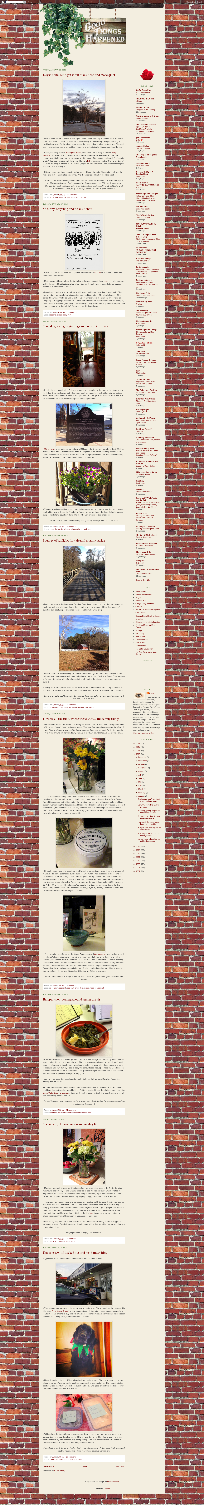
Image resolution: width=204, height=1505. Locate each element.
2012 (138, 854)
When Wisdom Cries (144, 574)
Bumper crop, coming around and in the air (71, 999)
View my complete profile (143, 733)
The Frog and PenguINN (146, 155)
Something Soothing (144, 209)
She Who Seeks (143, 163)
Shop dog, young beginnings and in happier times (75, 326)
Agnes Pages (140, 591)
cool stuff (70, 988)
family (77, 988)
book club (62, 988)
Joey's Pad (140, 351)
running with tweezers (145, 526)
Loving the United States (145, 466)
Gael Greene (140, 613)
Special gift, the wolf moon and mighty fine (71, 1124)
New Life (139, 431)
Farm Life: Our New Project (146, 554)
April (140, 785)
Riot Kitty (140, 481)
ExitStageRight (142, 410)
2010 (138, 861)
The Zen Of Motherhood (146, 535)
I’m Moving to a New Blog (145, 392)
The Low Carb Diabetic (146, 125)
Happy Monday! (142, 118)
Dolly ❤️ (139, 140)
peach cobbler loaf (143, 148)
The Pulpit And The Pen (146, 390)
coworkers (62, 1113)
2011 (138, 857)
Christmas (54, 1459)
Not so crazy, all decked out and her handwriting (75, 1253)
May (140, 782)
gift (60, 1241)
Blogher (138, 597)
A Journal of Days (143, 259)
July (140, 775)
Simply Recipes (143, 379)
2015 (138, 754)
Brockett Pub (140, 600)
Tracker (139, 304)
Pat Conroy (139, 634)
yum (69, 315)
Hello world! (140, 336)
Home (84, 1466)
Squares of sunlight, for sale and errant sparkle (74, 540)
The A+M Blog (142, 310)
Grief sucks (140, 483)
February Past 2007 (143, 412)
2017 (138, 747)
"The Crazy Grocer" (60, 1311)
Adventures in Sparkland (146, 544)
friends (59, 315)
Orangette (140, 561)
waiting (91, 707)
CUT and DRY (142, 207)
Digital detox (141, 373)
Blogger (107, 1488)
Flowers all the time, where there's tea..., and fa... (148, 823)
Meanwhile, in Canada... (145, 546)
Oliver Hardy (49, 449)
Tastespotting (140, 646)
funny (65, 315)
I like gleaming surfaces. (146, 472)
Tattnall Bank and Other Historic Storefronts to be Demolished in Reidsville (145, 198)
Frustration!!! (140, 324)
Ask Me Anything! (142, 228)
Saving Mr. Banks (73, 152)
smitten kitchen (142, 146)
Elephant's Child (143, 293)
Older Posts (119, 1466)
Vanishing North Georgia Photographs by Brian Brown (146, 332)
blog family (54, 988)
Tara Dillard (139, 643)
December (142, 757)
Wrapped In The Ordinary (145, 110)
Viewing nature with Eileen (147, 116)
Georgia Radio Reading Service (148, 616)
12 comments (72, 195)
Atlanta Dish (141, 513)
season (84, 1113)
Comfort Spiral (142, 107)
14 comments (71, 526)
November (142, 761)
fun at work (76, 1113)
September (143, 768)
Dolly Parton (140, 176)
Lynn (54, 195)
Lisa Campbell (113, 1482)
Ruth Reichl (140, 637)
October (141, 764)
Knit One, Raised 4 (144, 429)
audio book (54, 197)
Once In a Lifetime (143, 218)
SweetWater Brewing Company (56, 1093)
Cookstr (138, 607)
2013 (138, 850)
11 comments (71, 1110)
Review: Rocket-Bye (143, 537)
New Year (73, 1459)
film (68, 197)
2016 (138, 751)
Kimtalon (139, 619)
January (141, 796)
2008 (138, 868)
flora (63, 529)
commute (62, 197)
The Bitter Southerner (144, 649)
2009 (138, 864)
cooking (53, 315)
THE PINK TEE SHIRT (145, 99)
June (140, 778)
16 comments (72, 312)
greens (107, 281)
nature (73, 197)
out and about (86, 529)
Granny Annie (100, 954)
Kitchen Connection (144, 321)
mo (63, 1241)
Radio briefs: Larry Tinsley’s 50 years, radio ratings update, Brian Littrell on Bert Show (147, 505)
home (68, 529)
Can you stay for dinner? (145, 604)
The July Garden (142, 261)
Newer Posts (49, 1466)
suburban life (81, 197)
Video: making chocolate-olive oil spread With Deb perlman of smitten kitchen (147, 271)
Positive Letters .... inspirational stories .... (146, 281)
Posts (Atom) (59, 1471)
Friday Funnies (141, 157)
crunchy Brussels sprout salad (147, 529)
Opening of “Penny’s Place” (146, 455)
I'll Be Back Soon (142, 166)
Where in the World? (144, 492)
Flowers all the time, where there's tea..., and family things (81, 719)
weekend (100, 988)
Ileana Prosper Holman (146, 360)
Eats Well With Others (145, 399)
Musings (139, 489)
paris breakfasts (143, 138)
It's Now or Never (142, 354)
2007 (138, 871)
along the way (55, 529)
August (141, 771)
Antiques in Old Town (145, 418)
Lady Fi (139, 371)
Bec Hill (97, 273)
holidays (84, 707)
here (92, 1213)
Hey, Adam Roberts (144, 343)
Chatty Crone (141, 248)
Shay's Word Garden (145, 215)
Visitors (139, 101)
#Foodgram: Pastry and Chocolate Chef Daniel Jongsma (145, 518)
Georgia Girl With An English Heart (145, 173)
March (141, 789)
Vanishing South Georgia (147, 194)
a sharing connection (145, 438)
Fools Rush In (142, 183)
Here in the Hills (143, 580)
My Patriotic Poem (143, 475)
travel (80, 1459)
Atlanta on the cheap (143, 594)
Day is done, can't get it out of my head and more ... (149, 800)
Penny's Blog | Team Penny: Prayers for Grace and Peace (147, 450)
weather (93, 988)
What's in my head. (144, 302)
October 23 (140, 563)
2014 (138, 846)
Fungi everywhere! (143, 92)
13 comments (71, 1239)
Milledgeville (75, 529)
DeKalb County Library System (147, 610)
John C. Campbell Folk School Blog (146, 236)
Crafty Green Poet (143, 90)
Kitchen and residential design (147, 622)
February (142, 792)
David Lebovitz (142, 267)
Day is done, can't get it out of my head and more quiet (79, 75)
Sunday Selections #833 (145, 296)
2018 (138, 744)
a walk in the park (56, 707)
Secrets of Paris (141, 640)
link (88, 161)
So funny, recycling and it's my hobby (67, 209)
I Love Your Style (143, 552)
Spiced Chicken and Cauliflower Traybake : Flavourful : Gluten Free (145, 129)
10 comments (71, 705)
